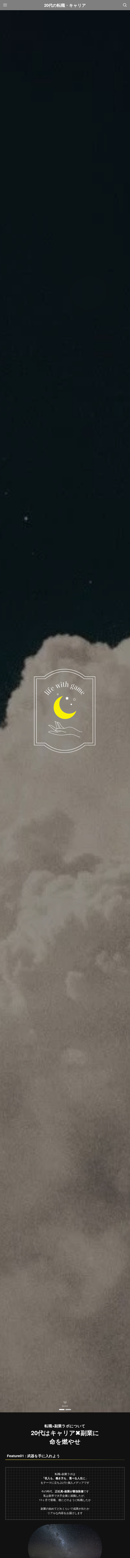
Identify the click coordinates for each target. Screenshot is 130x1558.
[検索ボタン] (125, 5)
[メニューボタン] (5, 5)
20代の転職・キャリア (65, 5)
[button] (61, 1409)
